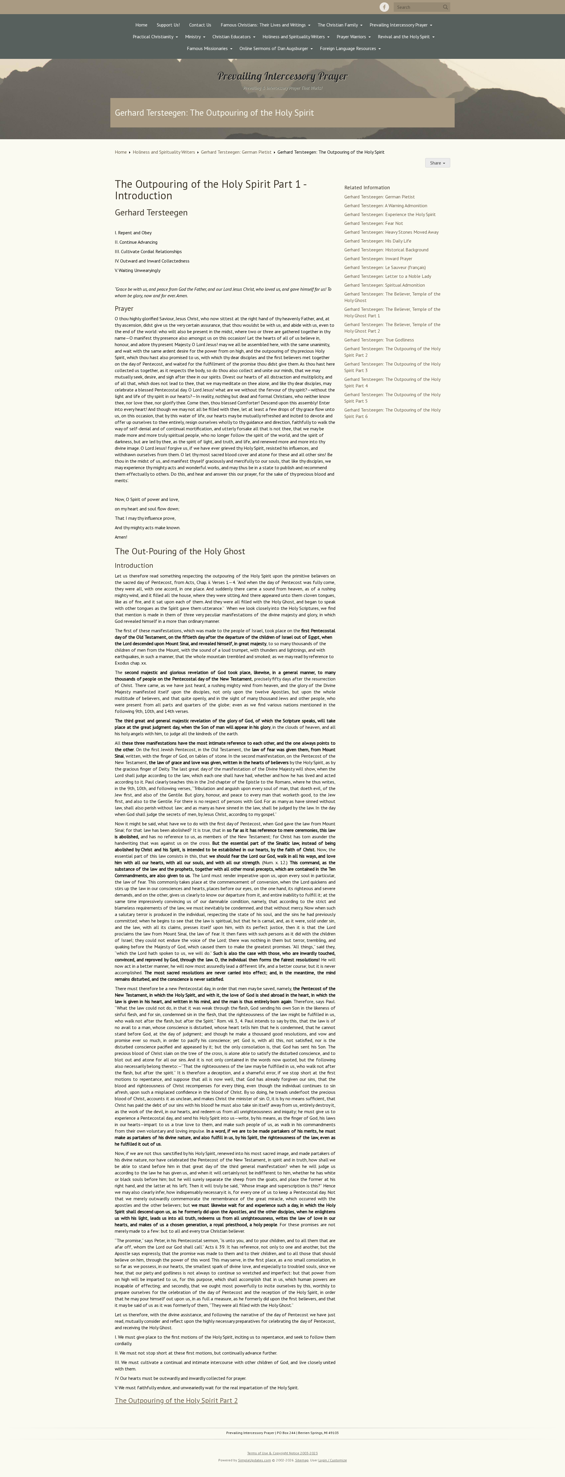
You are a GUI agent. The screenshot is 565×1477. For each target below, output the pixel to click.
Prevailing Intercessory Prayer (399, 25)
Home (141, 25)
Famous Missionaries (207, 48)
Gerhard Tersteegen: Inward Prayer (378, 258)
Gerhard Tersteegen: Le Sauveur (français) (385, 267)
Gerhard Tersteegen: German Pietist (236, 152)
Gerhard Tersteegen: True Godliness (379, 340)
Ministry (193, 36)
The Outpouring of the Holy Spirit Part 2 (176, 1400)
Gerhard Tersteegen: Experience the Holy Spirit (390, 214)
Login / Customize (332, 1460)
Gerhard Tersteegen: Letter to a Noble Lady (387, 276)
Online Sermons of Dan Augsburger (274, 48)
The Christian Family (338, 25)
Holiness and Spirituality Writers (293, 36)
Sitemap (302, 1460)
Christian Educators (231, 36)
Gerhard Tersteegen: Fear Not (373, 223)
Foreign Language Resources (348, 48)
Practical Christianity (153, 36)
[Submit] (445, 7)
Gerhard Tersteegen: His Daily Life (377, 241)
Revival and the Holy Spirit (404, 36)
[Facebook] (384, 7)
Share (436, 163)
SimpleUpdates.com (254, 1460)
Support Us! (168, 25)
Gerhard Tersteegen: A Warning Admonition (385, 205)
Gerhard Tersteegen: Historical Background (386, 250)
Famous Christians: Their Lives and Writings (263, 25)
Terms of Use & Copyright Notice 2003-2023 (282, 1453)
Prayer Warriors (351, 36)
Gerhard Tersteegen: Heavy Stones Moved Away (391, 232)
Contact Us (200, 25)
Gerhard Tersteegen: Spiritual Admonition (384, 285)
